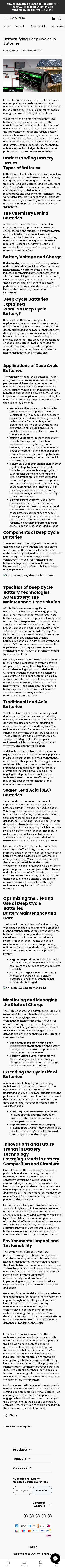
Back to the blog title (18, 1426)
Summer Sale (38, 26)
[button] (5, 18)
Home (6, 26)
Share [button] (13, 1415)
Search (32, 1547)
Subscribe (42, 1490)
